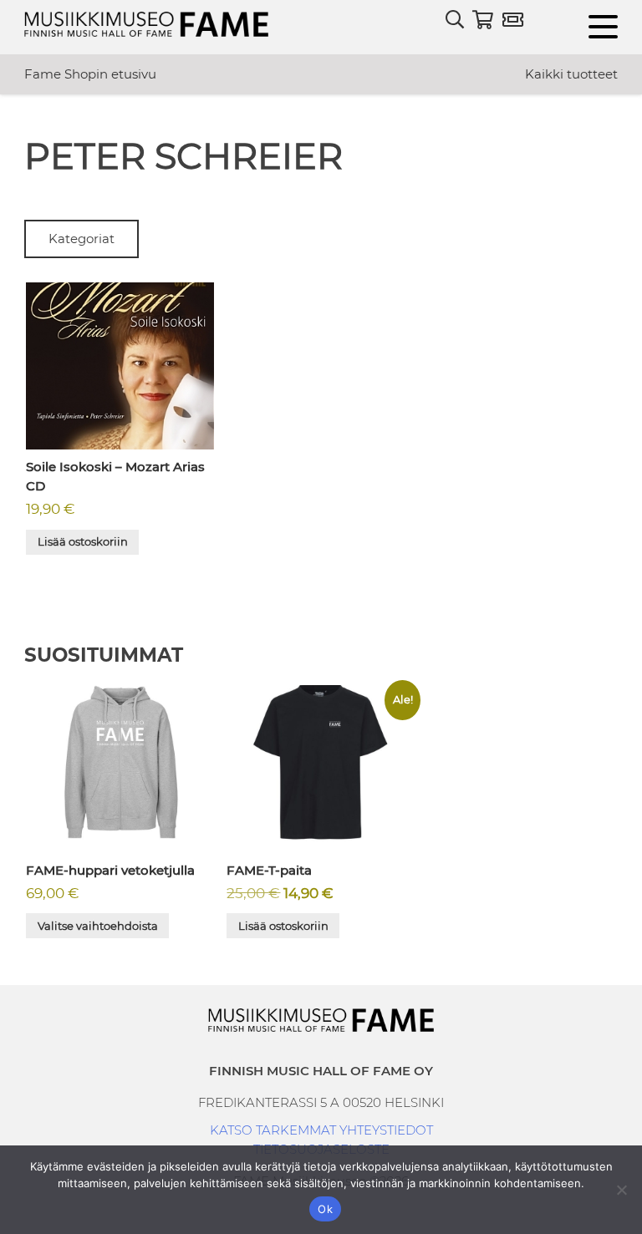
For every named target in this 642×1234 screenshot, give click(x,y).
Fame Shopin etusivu (90, 74)
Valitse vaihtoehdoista (98, 925)
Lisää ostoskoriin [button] (83, 541)
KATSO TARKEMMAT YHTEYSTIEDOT (321, 1130)
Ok (325, 1209)
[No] (621, 1189)
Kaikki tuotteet (571, 74)
